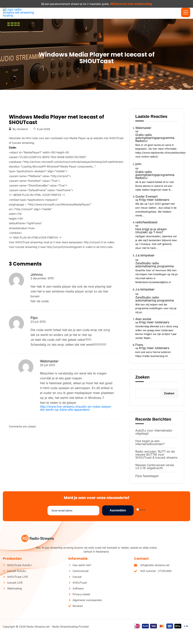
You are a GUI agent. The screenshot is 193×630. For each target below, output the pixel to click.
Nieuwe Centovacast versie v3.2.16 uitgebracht (154, 466)
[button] (185, 12)
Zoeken (142, 377)
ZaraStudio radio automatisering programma (154, 265)
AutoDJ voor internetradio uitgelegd (153, 432)
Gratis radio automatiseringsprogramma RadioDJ (154, 137)
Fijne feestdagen (147, 475)
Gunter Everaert (146, 196)
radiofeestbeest (146, 222)
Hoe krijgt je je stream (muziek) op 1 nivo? (151, 231)
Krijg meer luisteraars (154, 199)
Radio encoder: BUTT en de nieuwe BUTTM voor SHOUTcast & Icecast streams (156, 454)
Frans (139, 344)
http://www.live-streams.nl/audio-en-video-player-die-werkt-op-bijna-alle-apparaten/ (76, 408)
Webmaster (143, 127)
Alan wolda (143, 318)
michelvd (22, 129)
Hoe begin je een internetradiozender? (150, 442)
